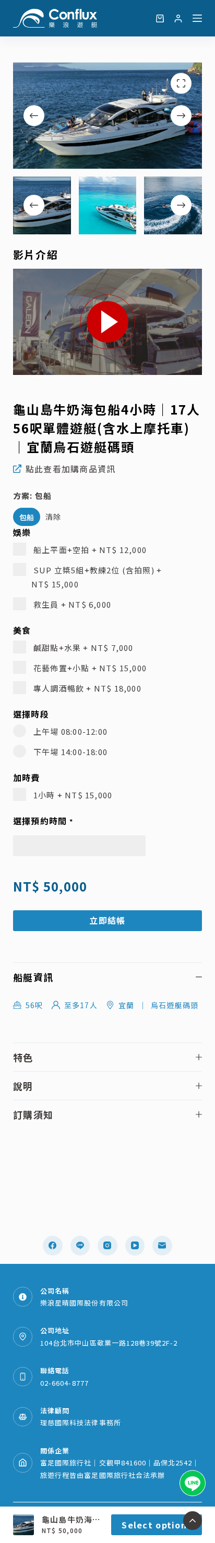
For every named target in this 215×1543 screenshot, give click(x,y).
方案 (32, 495)
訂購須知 (33, 1114)
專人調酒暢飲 (86, 688)
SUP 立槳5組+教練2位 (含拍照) (96, 576)
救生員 (71, 604)
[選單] (197, 18)
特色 (23, 1057)
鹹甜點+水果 (82, 647)
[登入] (178, 18)
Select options (157, 1525)
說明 (23, 1086)
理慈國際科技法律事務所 (80, 1422)
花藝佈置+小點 (89, 667)
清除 (53, 516)
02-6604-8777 (64, 1383)
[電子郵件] (162, 1246)
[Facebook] (53, 1246)
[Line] (80, 1246)
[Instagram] (107, 1246)
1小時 (71, 794)
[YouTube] (135, 1246)
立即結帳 (107, 920)
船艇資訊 (33, 977)
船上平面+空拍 (89, 549)
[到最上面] (192, 1520)
